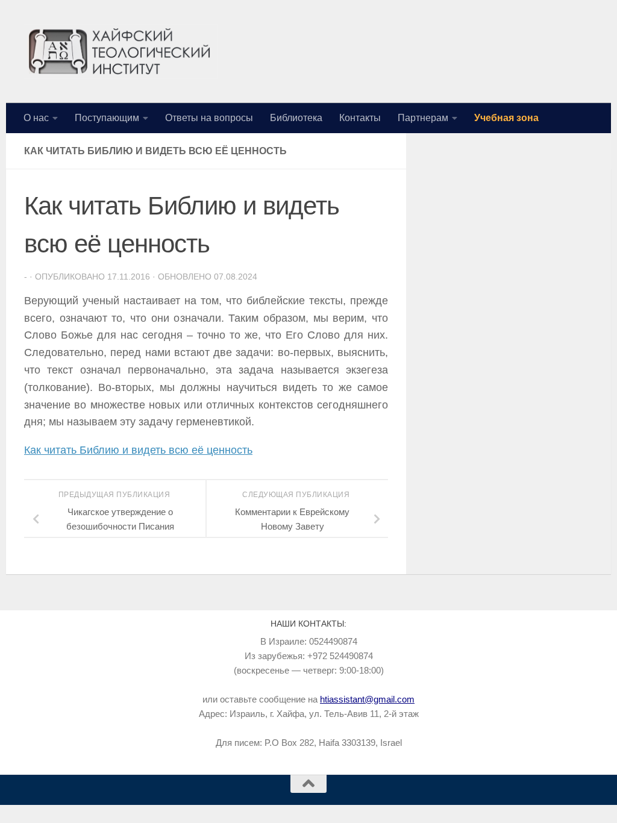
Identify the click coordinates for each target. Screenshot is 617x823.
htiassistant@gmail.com (367, 699)
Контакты (360, 118)
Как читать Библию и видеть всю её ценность (138, 450)
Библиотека (296, 118)
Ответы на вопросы (209, 118)
